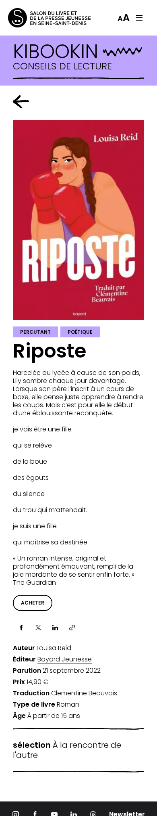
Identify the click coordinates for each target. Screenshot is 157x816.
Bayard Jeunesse (64, 659)
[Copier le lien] (72, 627)
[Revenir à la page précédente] (21, 102)
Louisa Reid (54, 648)
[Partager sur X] (38, 627)
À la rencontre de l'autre (67, 750)
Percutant (35, 331)
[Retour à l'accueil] (40, 17)
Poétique (80, 331)
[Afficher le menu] (139, 17)
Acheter (32, 602)
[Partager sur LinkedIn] (55, 627)
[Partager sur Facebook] (21, 627)
